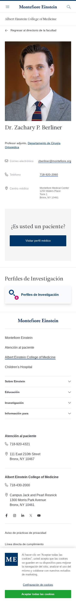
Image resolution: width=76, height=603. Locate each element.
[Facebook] (6, 515)
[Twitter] (30, 515)
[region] (38, 575)
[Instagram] (14, 515)
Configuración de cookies (38, 584)
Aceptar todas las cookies (37, 594)
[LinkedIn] (22, 515)
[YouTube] (39, 515)
